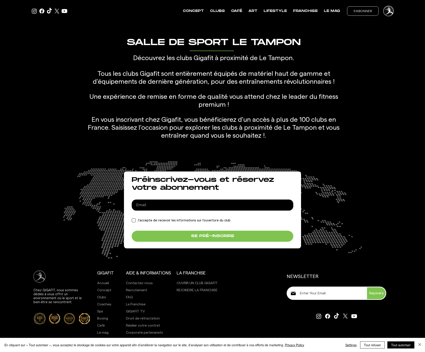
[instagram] (34, 11)
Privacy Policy (294, 345)
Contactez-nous (139, 283)
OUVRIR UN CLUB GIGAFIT (197, 283)
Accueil (103, 283)
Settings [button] (351, 345)
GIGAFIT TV (135, 311)
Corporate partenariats (144, 332)
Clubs (101, 297)
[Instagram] (318, 316)
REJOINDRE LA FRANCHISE (197, 290)
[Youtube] (64, 11)
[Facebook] (42, 11)
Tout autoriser (401, 345)
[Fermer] (419, 344)
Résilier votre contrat (143, 325)
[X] (57, 11)
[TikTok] (49, 11)
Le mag (102, 332)
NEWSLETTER (303, 276)
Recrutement (136, 290)
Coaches (104, 304)
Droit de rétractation (143, 318)
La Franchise (135, 304)
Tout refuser (372, 345)
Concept (104, 290)
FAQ (129, 297)
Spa (100, 311)
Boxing (102, 318)
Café (101, 325)
